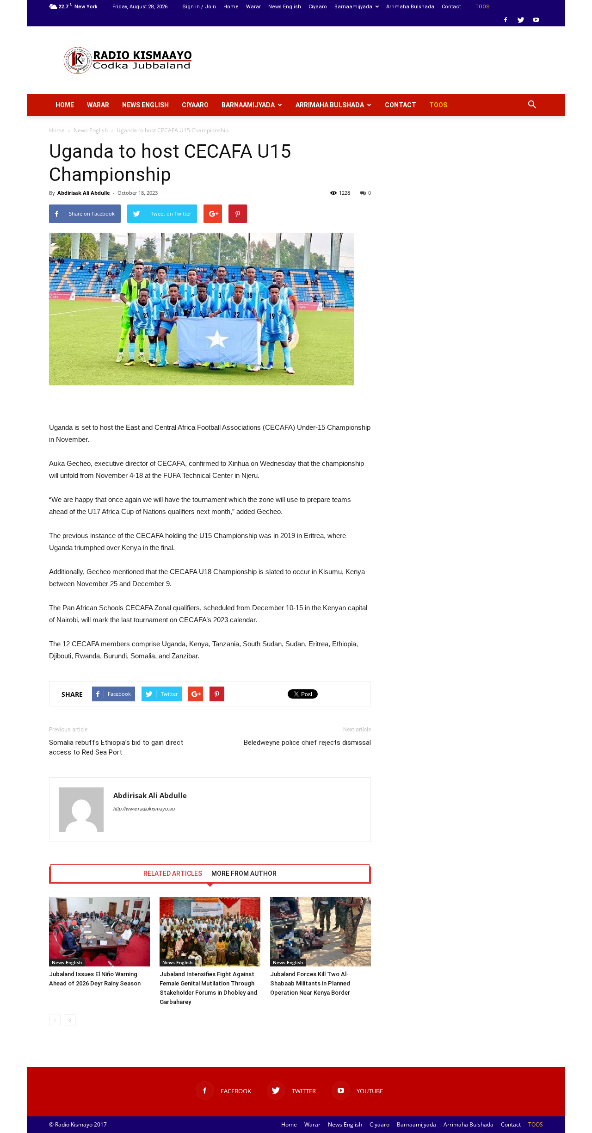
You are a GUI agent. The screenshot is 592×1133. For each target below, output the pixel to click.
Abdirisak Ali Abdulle (83, 192)
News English (284, 7)
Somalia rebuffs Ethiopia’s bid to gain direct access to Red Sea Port (116, 747)
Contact (451, 7)
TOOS (482, 7)
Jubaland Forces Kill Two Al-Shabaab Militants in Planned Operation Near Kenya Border (310, 983)
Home (231, 7)
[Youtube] (536, 19)
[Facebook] (505, 19)
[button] (532, 105)
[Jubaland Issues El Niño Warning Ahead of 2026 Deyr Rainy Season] (99, 931)
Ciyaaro (317, 7)
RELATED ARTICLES (172, 873)
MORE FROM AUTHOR (244, 873)
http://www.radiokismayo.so (144, 808)
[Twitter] (521, 19)
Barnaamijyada (353, 7)
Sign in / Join (199, 7)
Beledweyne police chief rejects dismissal (307, 742)
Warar (253, 7)
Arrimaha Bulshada (410, 7)
